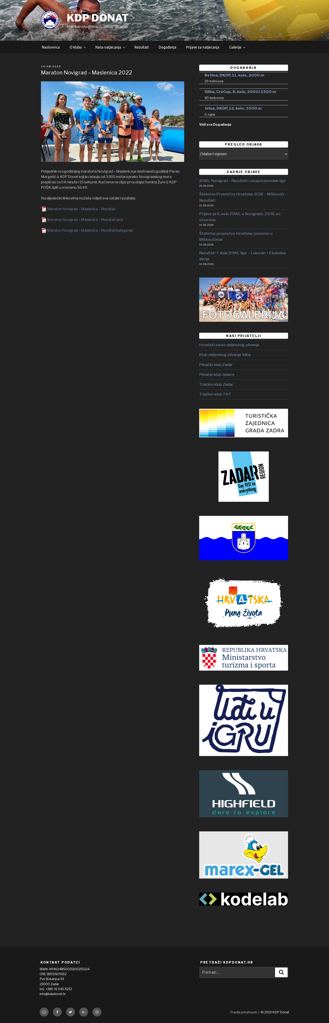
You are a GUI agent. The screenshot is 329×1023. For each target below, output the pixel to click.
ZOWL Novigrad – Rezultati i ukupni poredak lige (242, 180)
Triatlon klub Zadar (216, 384)
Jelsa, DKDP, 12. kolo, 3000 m (233, 108)
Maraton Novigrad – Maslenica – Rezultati (81, 209)
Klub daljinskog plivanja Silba (224, 354)
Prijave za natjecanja (202, 47)
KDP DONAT (97, 18)
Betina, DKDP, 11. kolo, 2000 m (234, 75)
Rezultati (142, 47)
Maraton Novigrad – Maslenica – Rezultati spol (85, 220)
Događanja (167, 47)
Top (317, 1011)
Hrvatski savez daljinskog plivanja (229, 345)
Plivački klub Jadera (216, 374)
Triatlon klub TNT (215, 394)
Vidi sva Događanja (215, 125)
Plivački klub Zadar (216, 364)
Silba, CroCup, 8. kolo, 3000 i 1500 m (240, 91)
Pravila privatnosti (243, 1012)
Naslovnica (51, 47)
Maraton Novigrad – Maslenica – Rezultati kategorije (90, 230)
